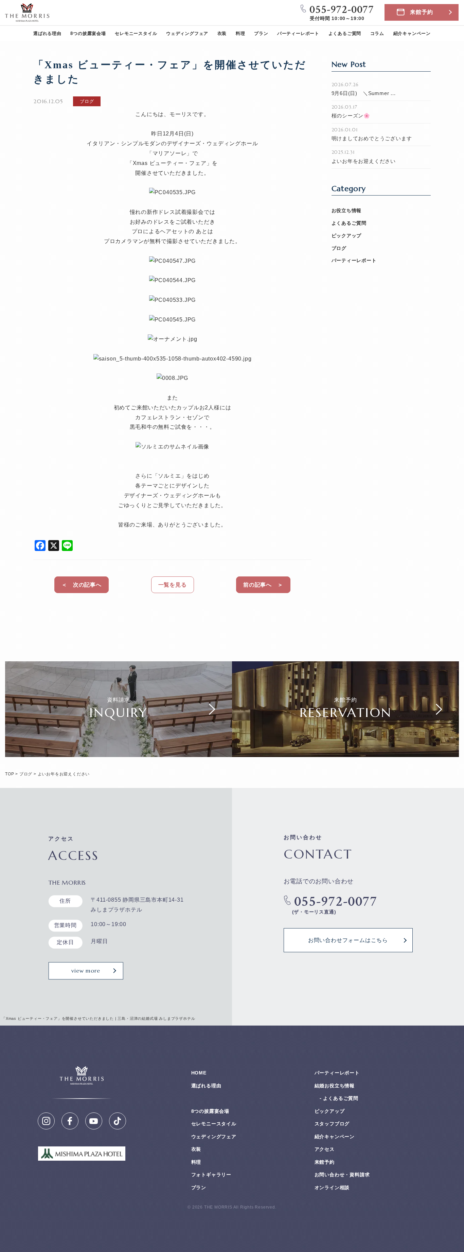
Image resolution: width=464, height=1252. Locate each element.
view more (85, 970)
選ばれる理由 (47, 33)
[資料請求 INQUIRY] (118, 752)
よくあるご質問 (344, 33)
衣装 (222, 33)
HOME (199, 1072)
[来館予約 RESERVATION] (345, 752)
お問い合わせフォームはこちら (348, 940)
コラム (377, 33)
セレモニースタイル (136, 33)
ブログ (339, 248)
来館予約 (421, 12)
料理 (240, 33)
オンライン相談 (332, 1187)
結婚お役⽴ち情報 (335, 1085)
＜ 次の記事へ (81, 585)
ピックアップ (347, 235)
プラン (261, 33)
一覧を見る (172, 585)
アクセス (325, 1149)
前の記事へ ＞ (263, 585)
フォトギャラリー (211, 1174)
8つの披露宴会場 (88, 33)
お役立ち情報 (347, 210)
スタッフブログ (332, 1123)
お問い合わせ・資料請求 (342, 1174)
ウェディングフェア (187, 33)
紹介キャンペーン (412, 33)
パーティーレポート (298, 33)
